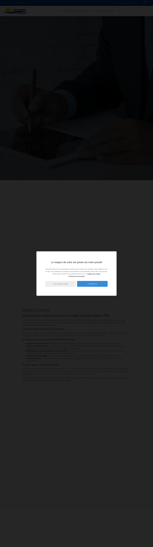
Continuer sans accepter (76, 276)
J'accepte (92, 284)
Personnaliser (60, 284)
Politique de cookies (93, 274)
